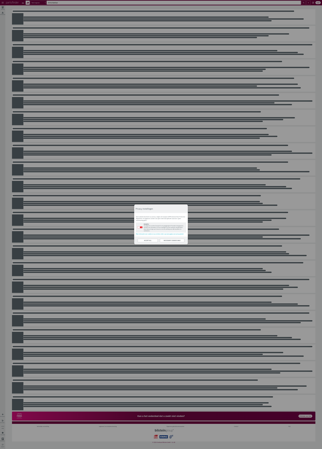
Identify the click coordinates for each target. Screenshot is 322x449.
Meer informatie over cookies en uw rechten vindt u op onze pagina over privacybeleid (159, 234)
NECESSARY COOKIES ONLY (172, 240)
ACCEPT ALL (147, 240)
